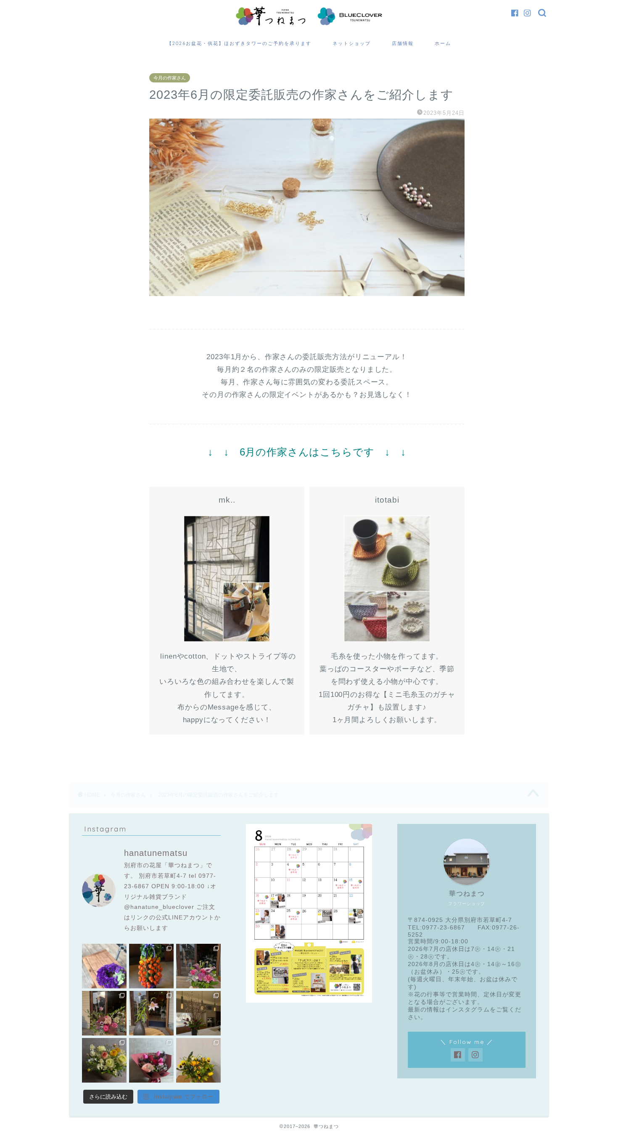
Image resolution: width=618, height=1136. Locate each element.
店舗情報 (403, 43)
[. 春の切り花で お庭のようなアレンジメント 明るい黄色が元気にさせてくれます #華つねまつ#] (198, 1060)
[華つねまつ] (309, 25)
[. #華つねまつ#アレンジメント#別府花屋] (198, 966)
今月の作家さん (169, 77)
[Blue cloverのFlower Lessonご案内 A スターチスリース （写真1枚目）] (104, 966)
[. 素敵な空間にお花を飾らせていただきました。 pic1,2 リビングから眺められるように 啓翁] (198, 1013)
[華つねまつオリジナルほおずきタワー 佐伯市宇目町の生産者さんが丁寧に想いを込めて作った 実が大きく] (151, 966)
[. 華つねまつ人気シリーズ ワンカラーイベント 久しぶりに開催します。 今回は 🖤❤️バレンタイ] (151, 1060)
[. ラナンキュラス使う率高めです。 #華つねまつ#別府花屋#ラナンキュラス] (104, 1060)
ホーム (443, 43)
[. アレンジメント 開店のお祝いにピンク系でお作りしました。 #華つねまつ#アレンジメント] (104, 1013)
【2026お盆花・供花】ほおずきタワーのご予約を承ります (239, 43)
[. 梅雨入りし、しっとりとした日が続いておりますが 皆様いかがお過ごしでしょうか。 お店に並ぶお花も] (151, 1013)
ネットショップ (352, 43)
